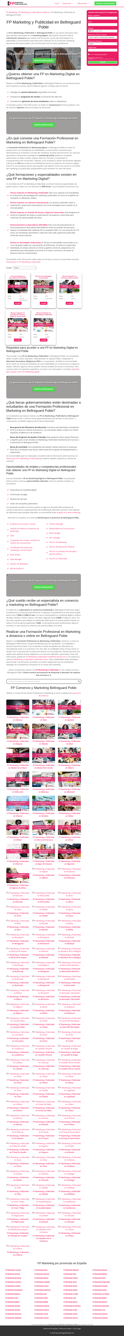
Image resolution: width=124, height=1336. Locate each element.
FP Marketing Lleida (41, 1298)
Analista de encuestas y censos (22, 524)
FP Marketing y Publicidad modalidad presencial (45, 657)
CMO (12, 536)
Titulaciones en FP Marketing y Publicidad (23, 262)
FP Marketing (11, 12)
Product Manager (56, 524)
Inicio (57, 3)
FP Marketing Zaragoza (100, 1318)
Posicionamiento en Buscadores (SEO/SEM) (28, 225)
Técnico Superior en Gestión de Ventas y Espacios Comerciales (37, 212)
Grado (8, 268)
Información (82, 3)
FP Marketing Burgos (41, 1278)
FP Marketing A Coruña (13, 1270)
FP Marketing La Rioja (70, 1294)
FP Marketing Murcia (70, 1302)
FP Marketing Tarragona (13, 1314)
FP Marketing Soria (99, 1310)
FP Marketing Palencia (41, 1306)
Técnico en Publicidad (58, 558)
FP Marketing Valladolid (13, 1318)
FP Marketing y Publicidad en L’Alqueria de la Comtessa (43, 1238)
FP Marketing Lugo (69, 1298)
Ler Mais (18, 303)
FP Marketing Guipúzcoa (42, 1290)
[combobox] (91, 31)
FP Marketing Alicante (100, 1270)
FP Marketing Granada (100, 1286)
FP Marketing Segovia (41, 1310)
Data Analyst (15, 554)
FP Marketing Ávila (69, 1274)
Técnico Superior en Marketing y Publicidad (29, 193)
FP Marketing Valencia (100, 1314)
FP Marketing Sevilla (70, 1310)
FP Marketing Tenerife (12, 1310)
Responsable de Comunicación (61, 528)
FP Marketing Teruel (41, 1314)
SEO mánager (54, 537)
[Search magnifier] (79, 681)
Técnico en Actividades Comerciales (25, 242)
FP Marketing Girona (70, 1286)
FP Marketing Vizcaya (41, 1318)
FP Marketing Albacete (71, 1270)
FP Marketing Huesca (100, 1290)
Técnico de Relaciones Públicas (61, 547)
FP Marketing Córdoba (12, 1286)
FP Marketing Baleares (12, 1294)
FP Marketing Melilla (41, 1302)
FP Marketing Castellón (42, 1282)
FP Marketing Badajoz (100, 1274)
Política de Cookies (65, 1328)
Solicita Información (43, 60)
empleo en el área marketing (68, 512)
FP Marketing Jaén (40, 1294)
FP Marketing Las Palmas (101, 1294)
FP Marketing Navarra (100, 1302)
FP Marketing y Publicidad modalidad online (30, 659)
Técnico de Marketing (57, 542)
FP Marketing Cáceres (70, 1278)
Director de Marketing (19, 564)
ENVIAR (102, 62)
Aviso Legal (77, 1328)
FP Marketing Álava (40, 1270)
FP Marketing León (11, 1298)
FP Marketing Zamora (70, 1318)
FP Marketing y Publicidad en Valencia (34, 12)
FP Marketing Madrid (100, 1298)
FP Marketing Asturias (41, 1274)
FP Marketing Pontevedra (72, 1306)
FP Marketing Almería (12, 1274)
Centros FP (66, 3)
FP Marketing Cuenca (41, 1286)
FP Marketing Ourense (12, 1306)
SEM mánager (54, 533)
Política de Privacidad (100, 54)
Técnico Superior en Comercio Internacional (29, 202)
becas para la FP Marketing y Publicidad (22, 458)
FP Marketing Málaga (12, 1302)
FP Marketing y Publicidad (47, 670)
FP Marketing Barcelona (13, 1278)
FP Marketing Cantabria (13, 1282)
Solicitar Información (105, 3)
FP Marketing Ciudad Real (101, 1282)
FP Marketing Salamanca (101, 1306)
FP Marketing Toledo (70, 1314)
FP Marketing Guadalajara (14, 1290)
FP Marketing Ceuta (70, 1282)
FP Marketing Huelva (70, 1290)
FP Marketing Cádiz (99, 1278)
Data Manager (16, 559)
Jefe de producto (17, 568)
